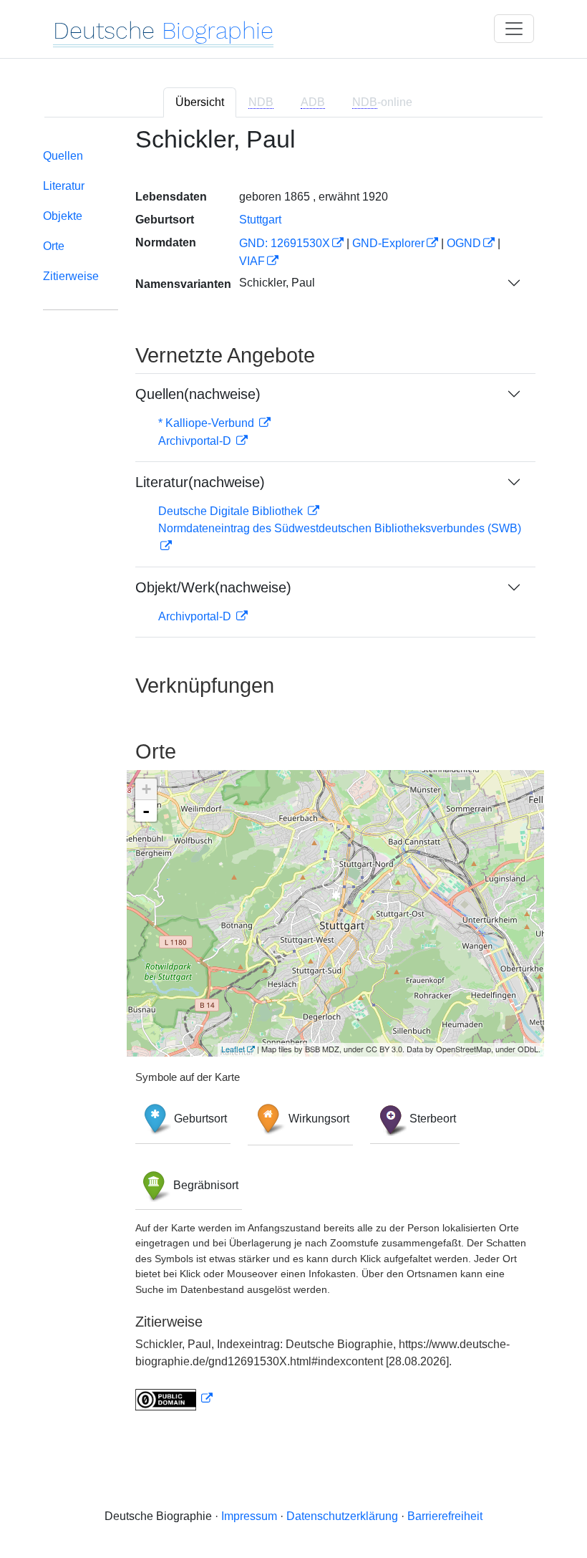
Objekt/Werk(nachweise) (213, 587)
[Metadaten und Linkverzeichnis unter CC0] (174, 1399)
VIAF (252, 261)
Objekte (62, 216)
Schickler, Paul (277, 283)
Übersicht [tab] (199, 102)
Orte (53, 246)
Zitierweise (71, 276)
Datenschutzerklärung (342, 1516)
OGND (464, 243)
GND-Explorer (388, 243)
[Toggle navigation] (514, 28)
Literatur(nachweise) (200, 482)
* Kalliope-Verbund (207, 423)
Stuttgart (260, 219)
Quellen (63, 156)
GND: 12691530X (284, 243)
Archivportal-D (196, 441)
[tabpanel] (293, 777)
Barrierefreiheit (444, 1516)
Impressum (249, 1516)
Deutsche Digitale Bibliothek (232, 511)
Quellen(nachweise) (198, 394)
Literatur (63, 186)
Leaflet (233, 1048)
